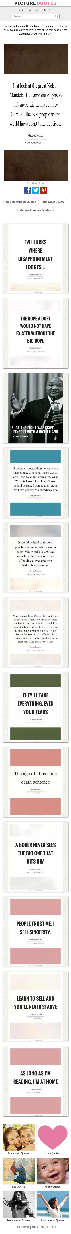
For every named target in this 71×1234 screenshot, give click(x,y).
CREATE (48, 10)
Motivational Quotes (18, 1220)
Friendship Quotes (18, 1153)
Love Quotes (52, 1153)
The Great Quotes (54, 201)
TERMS (35, 1227)
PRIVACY (45, 1227)
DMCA (54, 1227)
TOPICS (21, 10)
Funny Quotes (52, 1186)
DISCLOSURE (23, 1227)
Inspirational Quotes (52, 1220)
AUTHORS (34, 10)
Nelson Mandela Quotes (21, 201)
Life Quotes (18, 1186)
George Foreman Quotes (35, 210)
